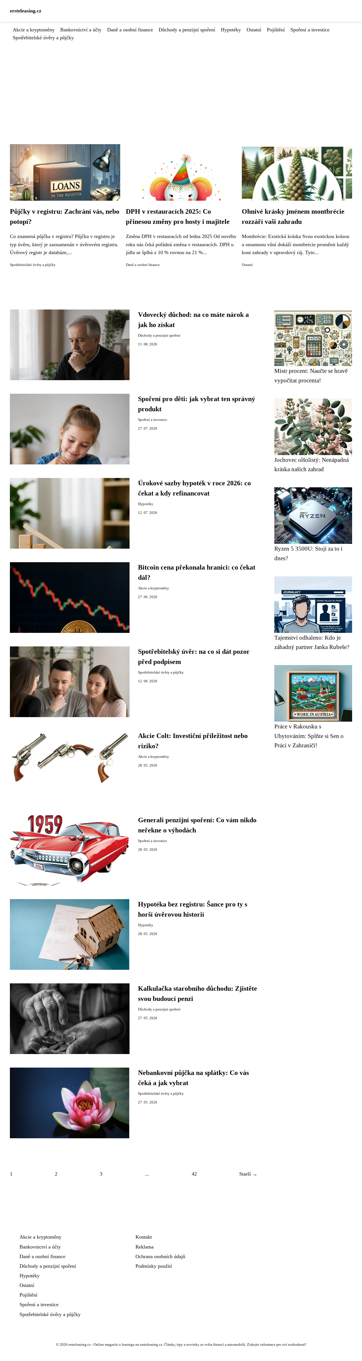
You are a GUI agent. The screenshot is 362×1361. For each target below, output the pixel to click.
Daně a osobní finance (130, 30)
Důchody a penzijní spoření (187, 30)
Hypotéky (231, 30)
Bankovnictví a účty (81, 30)
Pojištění (276, 30)
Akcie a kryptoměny (34, 30)
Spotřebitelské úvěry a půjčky (43, 37)
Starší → (248, 1174)
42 (194, 1174)
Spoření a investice (309, 30)
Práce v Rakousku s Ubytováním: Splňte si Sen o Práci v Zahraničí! (309, 735)
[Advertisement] (181, 84)
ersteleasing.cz (25, 11)
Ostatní (254, 30)
